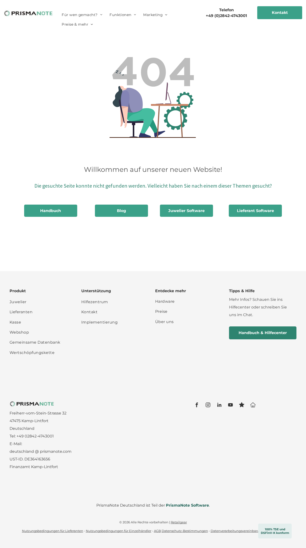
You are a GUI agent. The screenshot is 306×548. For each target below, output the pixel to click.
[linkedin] (219, 405)
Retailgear (179, 522)
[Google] (253, 405)
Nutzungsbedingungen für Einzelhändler (118, 531)
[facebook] (196, 405)
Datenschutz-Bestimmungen (185, 531)
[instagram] (208, 405)
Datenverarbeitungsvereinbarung (237, 531)
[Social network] (241, 405)
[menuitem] (82, 15)
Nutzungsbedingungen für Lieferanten (52, 531)
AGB (157, 531)
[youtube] (230, 405)
